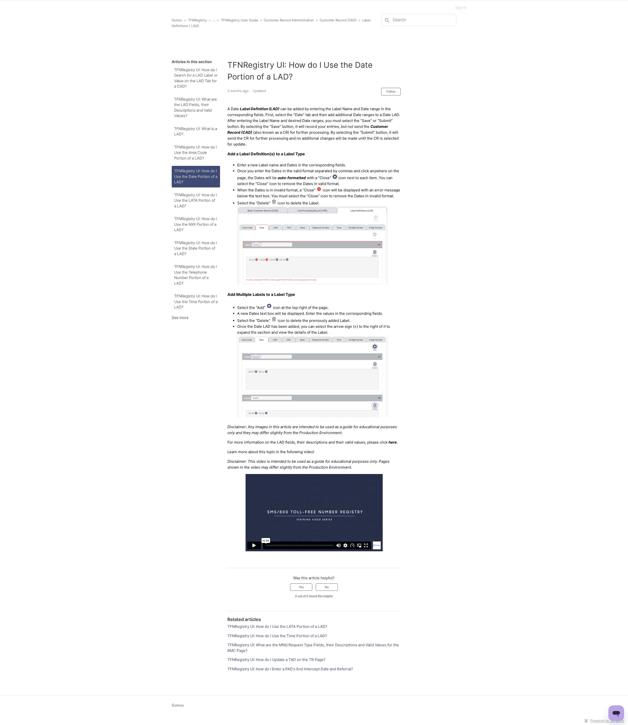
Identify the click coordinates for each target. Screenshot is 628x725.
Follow (390, 91)
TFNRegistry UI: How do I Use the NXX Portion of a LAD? (195, 224)
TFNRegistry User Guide (239, 20)
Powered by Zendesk (607, 721)
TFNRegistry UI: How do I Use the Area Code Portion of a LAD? (195, 152)
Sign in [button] (460, 7)
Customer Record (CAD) (338, 20)
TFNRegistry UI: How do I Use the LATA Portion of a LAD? (195, 200)
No (327, 587)
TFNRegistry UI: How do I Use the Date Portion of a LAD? (195, 176)
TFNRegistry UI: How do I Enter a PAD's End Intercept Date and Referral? (290, 669)
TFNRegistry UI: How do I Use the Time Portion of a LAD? (196, 301)
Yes (301, 587)
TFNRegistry (198, 20)
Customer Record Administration (289, 20)
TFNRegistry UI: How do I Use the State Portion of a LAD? (195, 248)
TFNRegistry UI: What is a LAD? (195, 131)
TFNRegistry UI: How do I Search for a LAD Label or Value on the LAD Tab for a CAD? (195, 78)
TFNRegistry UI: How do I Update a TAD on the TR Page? (276, 659)
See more (180, 317)
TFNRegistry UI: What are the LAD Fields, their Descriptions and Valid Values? (195, 107)
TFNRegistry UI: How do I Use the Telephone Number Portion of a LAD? (195, 275)
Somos (177, 20)
